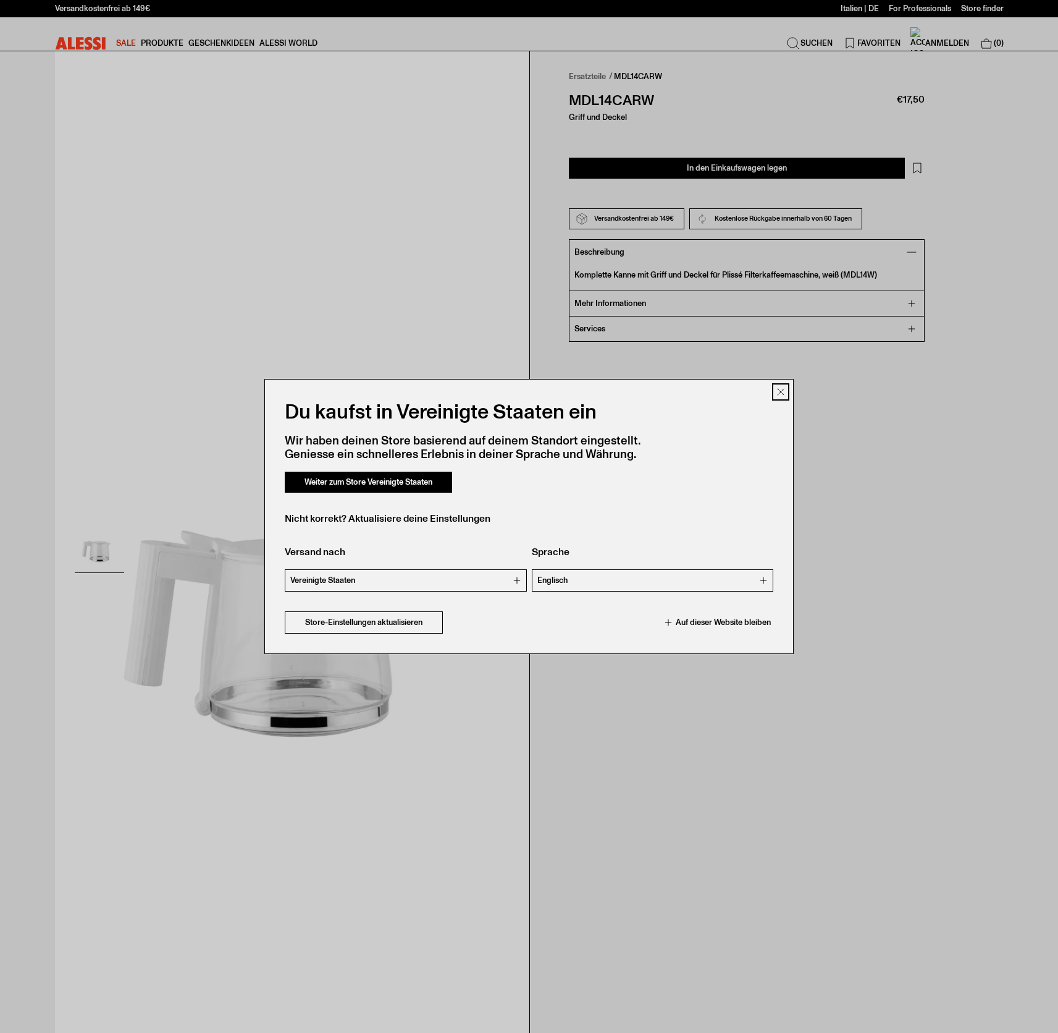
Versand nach (315, 552)
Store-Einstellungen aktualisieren (363, 622)
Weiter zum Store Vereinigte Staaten (368, 482)
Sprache (550, 552)
